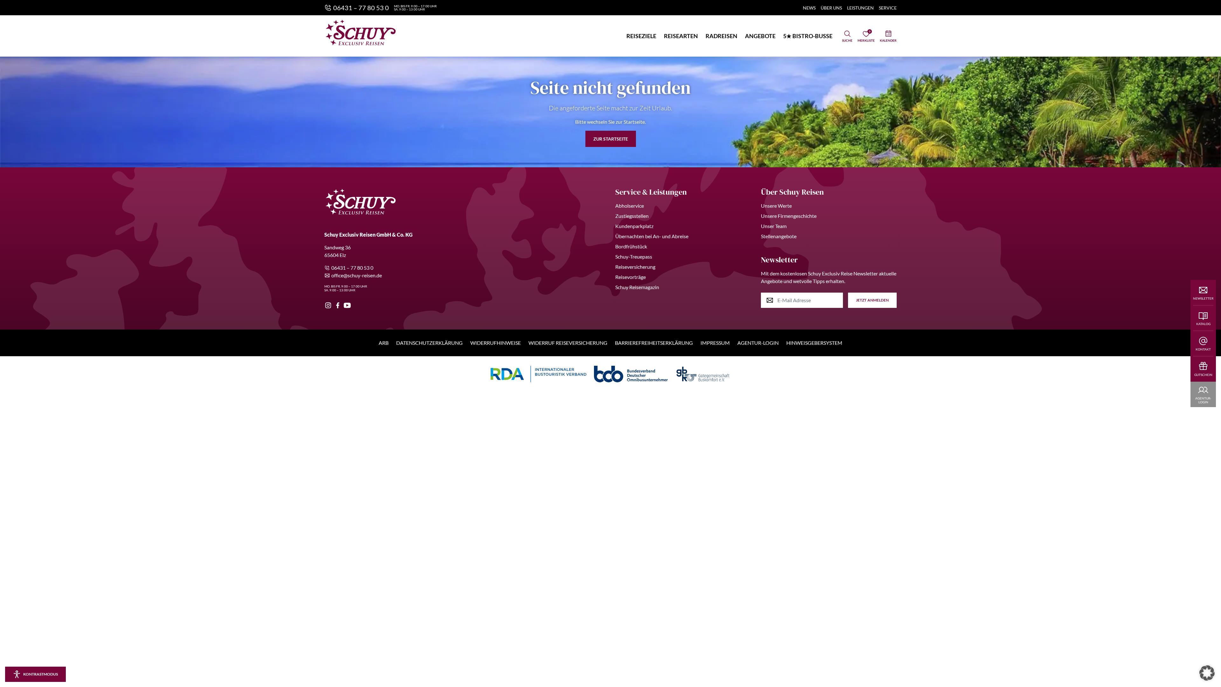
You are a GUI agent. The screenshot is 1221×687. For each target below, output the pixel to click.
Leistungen (860, 7)
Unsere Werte (776, 206)
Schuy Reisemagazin (637, 287)
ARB (384, 343)
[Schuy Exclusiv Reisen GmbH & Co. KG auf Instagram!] (328, 305)
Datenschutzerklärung (429, 343)
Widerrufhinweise (495, 343)
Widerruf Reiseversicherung (567, 343)
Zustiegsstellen (632, 216)
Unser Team (774, 226)
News (809, 7)
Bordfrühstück (631, 246)
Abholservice (629, 206)
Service (888, 7)
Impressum (715, 343)
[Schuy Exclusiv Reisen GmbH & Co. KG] (360, 32)
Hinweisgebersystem (814, 343)
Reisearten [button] (681, 35)
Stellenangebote (779, 236)
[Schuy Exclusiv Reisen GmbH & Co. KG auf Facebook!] (337, 305)
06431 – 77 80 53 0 (352, 268)
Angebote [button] (760, 35)
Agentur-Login (758, 343)
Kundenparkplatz (634, 226)
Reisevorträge (630, 277)
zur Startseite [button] (610, 139)
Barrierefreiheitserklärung (654, 343)
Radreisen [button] (721, 35)
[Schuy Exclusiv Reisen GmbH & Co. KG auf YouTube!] (347, 305)
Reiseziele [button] (641, 35)
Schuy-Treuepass (633, 256)
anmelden (872, 300)
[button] (1207, 673)
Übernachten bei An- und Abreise (651, 236)
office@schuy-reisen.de (356, 275)
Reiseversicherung (635, 267)
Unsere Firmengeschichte (789, 216)
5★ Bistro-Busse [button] (807, 35)
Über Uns (831, 7)
